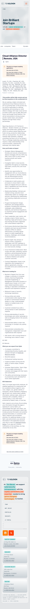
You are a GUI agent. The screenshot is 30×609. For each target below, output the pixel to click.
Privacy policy (11, 467)
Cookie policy (19, 467)
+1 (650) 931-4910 (9, 560)
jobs (2, 46)
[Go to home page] (10, 479)
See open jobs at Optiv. (12, 70)
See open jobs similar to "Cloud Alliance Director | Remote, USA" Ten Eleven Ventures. (15, 74)
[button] (26, 3)
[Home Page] (12, 3)
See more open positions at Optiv (15, 451)
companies (7, 46)
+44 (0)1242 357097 (9, 546)
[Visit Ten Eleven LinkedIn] (5, 533)
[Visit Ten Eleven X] (11, 533)
